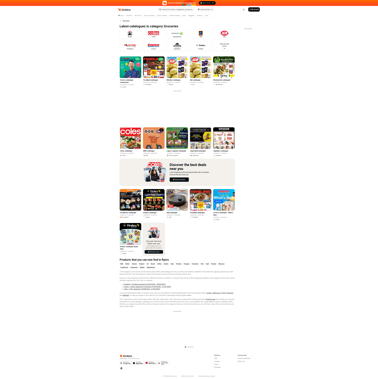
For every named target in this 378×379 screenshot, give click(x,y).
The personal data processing (206, 376)
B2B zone (241, 361)
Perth (224, 293)
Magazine (191, 15)
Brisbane (230, 293)
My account (255, 9)
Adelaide (126, 295)
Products (199, 15)
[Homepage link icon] (185, 347)
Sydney (209, 293)
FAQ (215, 358)
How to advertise (244, 358)
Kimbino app (210, 299)
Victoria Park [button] (205, 9)
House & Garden (149, 15)
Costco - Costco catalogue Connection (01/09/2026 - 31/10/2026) (147, 287)
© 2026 (170, 376)
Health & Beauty (174, 15)
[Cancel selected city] (212, 9)
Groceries (129, 15)
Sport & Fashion (162, 15)
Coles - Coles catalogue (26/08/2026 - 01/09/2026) (142, 289)
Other (184, 15)
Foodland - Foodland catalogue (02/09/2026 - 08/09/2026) (144, 284)
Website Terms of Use (187, 376)
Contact (217, 361)
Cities (206, 15)
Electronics (138, 15)
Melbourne (217, 293)
